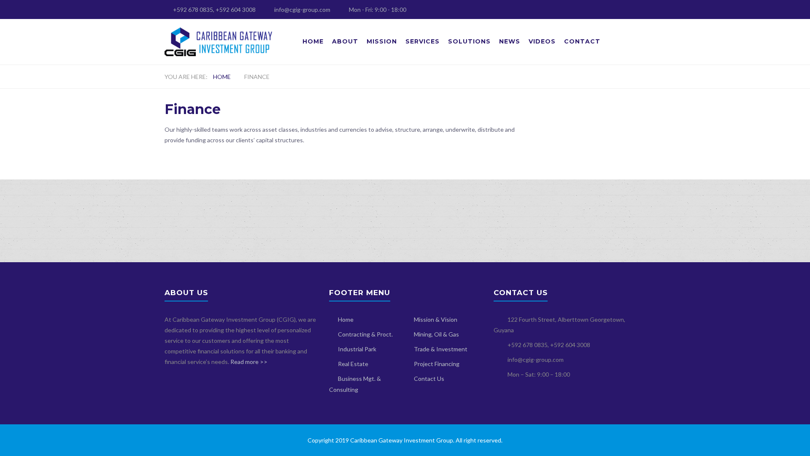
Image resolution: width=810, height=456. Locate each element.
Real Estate (353, 363)
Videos (542, 41)
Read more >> (248, 361)
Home (313, 41)
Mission (382, 41)
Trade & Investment (440, 349)
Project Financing (436, 363)
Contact (582, 41)
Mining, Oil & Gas (436, 334)
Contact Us (429, 378)
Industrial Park (357, 349)
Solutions (469, 41)
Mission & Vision (435, 319)
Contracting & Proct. (365, 334)
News (509, 41)
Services (422, 41)
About (345, 41)
